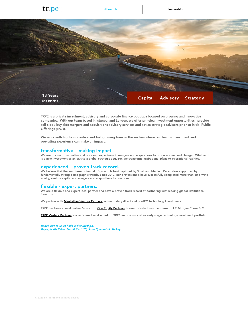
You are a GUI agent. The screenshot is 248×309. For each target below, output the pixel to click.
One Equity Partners (111, 208)
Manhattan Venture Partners (83, 201)
